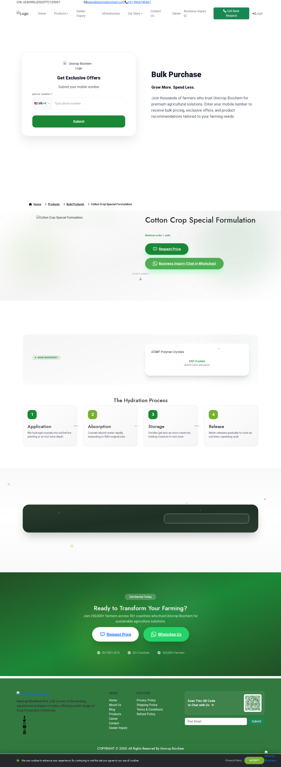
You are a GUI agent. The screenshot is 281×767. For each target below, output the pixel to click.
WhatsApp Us (169, 634)
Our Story (134, 13)
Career (176, 13)
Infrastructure (111, 13)
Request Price (170, 249)
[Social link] (24, 717)
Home (42, 13)
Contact (114, 723)
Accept (254, 760)
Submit (78, 121)
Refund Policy (146, 714)
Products (60, 13)
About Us (115, 705)
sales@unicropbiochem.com (106, 2)
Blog (112, 709)
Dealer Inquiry (80, 13)
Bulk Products (75, 204)
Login (259, 13)
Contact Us (156, 13)
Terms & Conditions (150, 709)
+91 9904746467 (139, 2)
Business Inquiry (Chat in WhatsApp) (187, 263)
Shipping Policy (147, 705)
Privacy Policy (146, 700)
